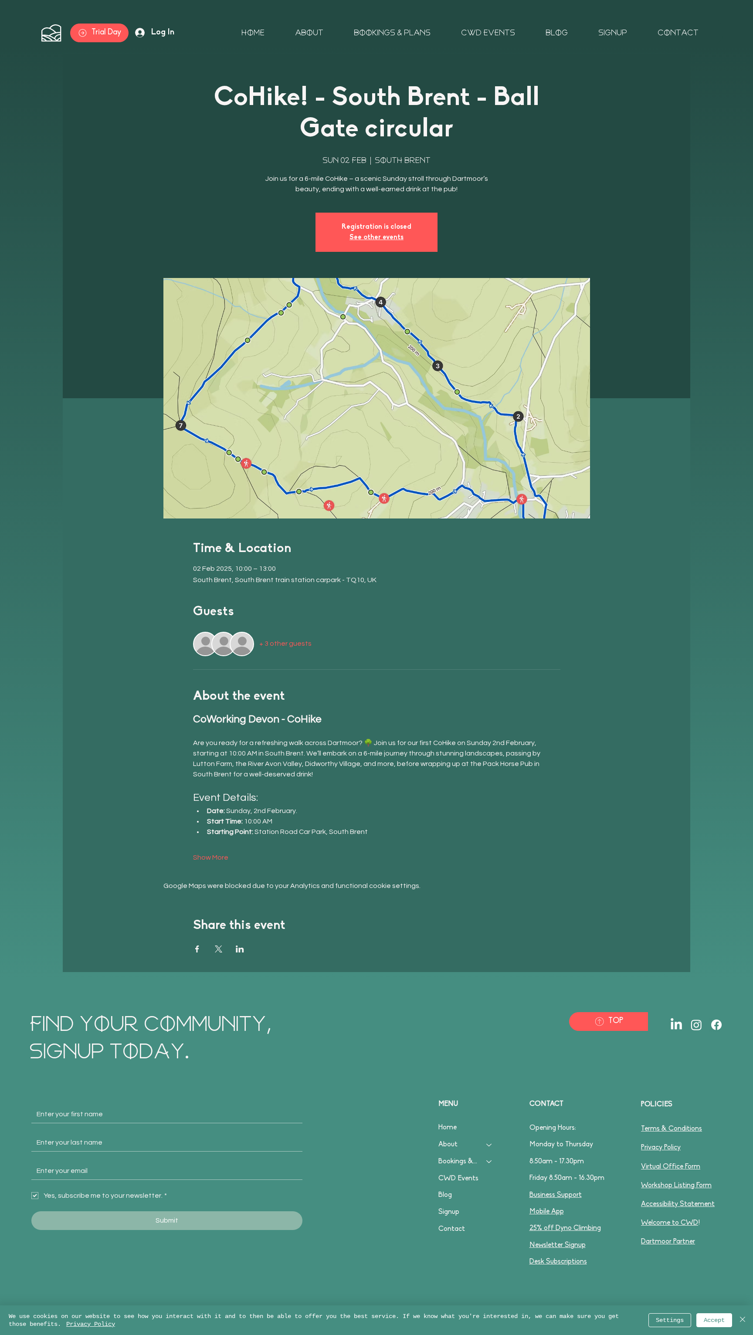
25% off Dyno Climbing (565, 1228)
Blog (445, 1195)
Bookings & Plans (458, 1161)
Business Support (555, 1195)
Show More (210, 857)
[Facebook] (716, 1025)
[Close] (742, 1320)
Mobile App (546, 1211)
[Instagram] (696, 1025)
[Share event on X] (218, 948)
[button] (601, 33)
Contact (451, 1229)
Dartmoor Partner (668, 1241)
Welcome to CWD (669, 1223)
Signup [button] (448, 1212)
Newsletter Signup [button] (557, 1245)
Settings (670, 1320)
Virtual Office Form (670, 1166)
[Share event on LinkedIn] (240, 948)
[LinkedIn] (676, 1025)
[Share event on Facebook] (197, 948)
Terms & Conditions (671, 1128)
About (448, 1144)
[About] (489, 1144)
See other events (376, 237)
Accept (714, 1320)
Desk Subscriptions (558, 1261)
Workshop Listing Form (676, 1185)
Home (447, 1127)
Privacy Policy (661, 1147)
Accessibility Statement (678, 1204)
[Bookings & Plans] (489, 1161)
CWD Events (458, 1178)
